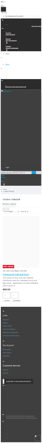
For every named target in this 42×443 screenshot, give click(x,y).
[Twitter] (9, 393)
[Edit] (2, 28)
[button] (6, 295)
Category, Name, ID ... (7, 173)
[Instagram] (9, 397)
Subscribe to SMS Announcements (18, 381)
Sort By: (6, 211)
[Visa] (7, 425)
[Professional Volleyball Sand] (21, 240)
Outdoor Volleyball (9, 191)
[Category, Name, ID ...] (1, 170)
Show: (22, 211)
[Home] (7, 24)
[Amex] (7, 433)
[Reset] (3, 9)
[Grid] (4, 209)
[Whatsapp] (9, 405)
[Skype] (9, 401)
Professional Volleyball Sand (16, 274)
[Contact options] (38, 438)
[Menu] (3, 167)
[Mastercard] (7, 429)
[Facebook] (9, 389)
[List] (8, 209)
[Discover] (7, 437)
